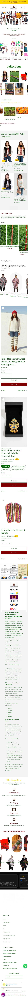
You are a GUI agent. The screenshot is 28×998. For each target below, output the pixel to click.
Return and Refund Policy (9, 935)
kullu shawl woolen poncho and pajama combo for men (13, 292)
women (4, 925)
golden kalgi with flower (18, 466)
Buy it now (14, 384)
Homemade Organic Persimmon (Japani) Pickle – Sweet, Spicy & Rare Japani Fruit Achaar (11, 115)
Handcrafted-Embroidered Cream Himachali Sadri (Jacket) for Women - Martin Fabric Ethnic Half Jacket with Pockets (20, 198)
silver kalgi (5, 469)
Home (4, 919)
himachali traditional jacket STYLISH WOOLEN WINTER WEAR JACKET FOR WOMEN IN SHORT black (7, 165)
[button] (2, 7)
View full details (21, 390)
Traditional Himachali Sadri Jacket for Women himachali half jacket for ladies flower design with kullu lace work (20, 165)
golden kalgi (6, 466)
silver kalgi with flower (17, 469)
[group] (6, 49)
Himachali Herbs (6, 932)
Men (4, 928)
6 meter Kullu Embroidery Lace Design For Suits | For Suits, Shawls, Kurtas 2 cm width (14, 252)
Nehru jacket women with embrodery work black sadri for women (7, 192)
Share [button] (4, 390)
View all (14, 206)
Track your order (7, 942)
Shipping (2, 369)
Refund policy (21, 992)
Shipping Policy (6, 938)
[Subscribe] (21, 977)
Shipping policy (23, 995)
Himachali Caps (6, 922)
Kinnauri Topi (13, 881)
